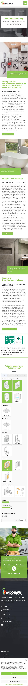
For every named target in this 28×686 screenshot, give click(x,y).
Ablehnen (14, 677)
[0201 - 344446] (14, 568)
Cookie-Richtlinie (9, 684)
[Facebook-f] (2, 625)
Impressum (20, 684)
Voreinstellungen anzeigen (14, 681)
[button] (26, 660)
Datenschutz (15, 684)
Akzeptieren (14, 673)
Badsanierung (6, 655)
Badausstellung (6, 658)
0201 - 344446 (14, 573)
